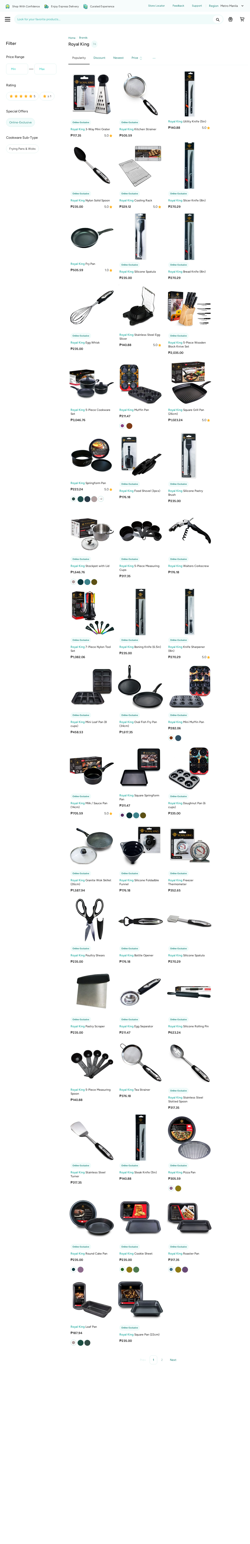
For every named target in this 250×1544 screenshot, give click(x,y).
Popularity (79, 57)
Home (71, 38)
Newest (118, 57)
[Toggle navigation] (7, 19)
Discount (99, 57)
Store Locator (156, 5)
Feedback (178, 5)
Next (173, 1360)
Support (197, 5)
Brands (82, 37)
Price (135, 57)
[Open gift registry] (230, 19)
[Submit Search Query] (218, 19)
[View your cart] (242, 19)
